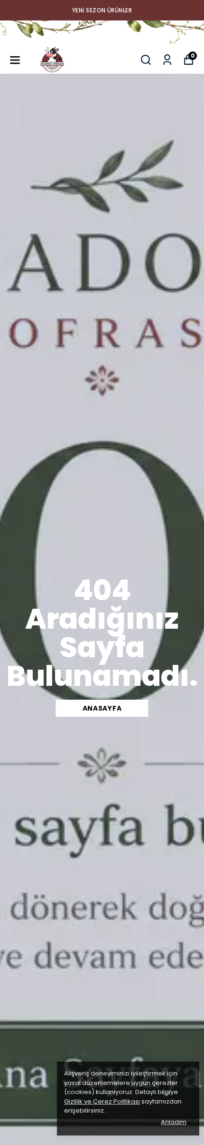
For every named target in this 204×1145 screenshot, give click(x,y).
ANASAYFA (102, 708)
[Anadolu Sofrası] (102, 32)
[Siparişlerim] (167, 60)
